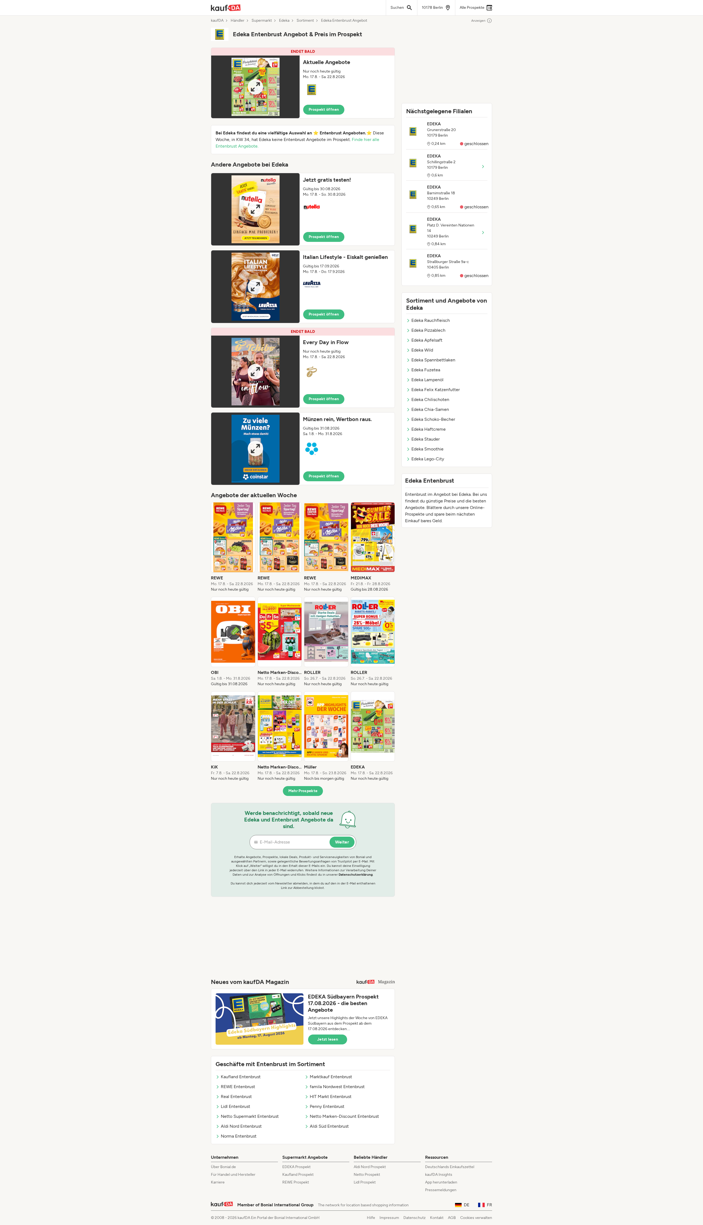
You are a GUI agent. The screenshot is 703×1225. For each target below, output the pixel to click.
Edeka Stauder (425, 439)
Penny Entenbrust (327, 1106)
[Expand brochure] (255, 87)
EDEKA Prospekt (296, 1167)
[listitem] (233, 547)
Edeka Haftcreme (428, 429)
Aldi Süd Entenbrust (329, 1126)
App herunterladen (441, 1182)
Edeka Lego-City (427, 458)
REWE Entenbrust (238, 1086)
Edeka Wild (422, 350)
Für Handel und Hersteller (233, 1174)
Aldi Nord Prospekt (370, 1167)
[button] (303, 83)
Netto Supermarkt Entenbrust (250, 1116)
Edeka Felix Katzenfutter (435, 389)
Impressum (389, 1217)
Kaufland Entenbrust (241, 1076)
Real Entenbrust (236, 1096)
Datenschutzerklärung (356, 874)
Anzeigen (478, 21)
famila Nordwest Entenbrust (337, 1086)
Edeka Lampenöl (427, 379)
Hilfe (371, 1217)
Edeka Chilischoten (430, 399)
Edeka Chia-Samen (430, 409)
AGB (452, 1217)
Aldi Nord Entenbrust (241, 1126)
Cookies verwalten (476, 1217)
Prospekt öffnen (324, 109)
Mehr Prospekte (303, 791)
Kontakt (436, 1217)
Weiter (342, 842)
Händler (237, 21)
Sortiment (305, 21)
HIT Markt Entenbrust (331, 1096)
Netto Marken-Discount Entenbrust (344, 1116)
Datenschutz (414, 1217)
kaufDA (217, 21)
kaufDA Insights (438, 1174)
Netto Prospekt (367, 1174)
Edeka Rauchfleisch (430, 320)
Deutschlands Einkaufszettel (449, 1167)
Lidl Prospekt (365, 1182)
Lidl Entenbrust (235, 1106)
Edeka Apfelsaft (426, 340)
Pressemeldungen (440, 1190)
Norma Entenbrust (238, 1136)
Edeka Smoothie (427, 449)
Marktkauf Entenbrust (331, 1076)
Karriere (218, 1182)
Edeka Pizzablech (428, 330)
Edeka (284, 21)
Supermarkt (262, 21)
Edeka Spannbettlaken (433, 360)
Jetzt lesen (327, 1039)
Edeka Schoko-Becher (433, 419)
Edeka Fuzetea (425, 369)
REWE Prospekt (295, 1182)
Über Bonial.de (223, 1167)
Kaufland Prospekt (298, 1174)
